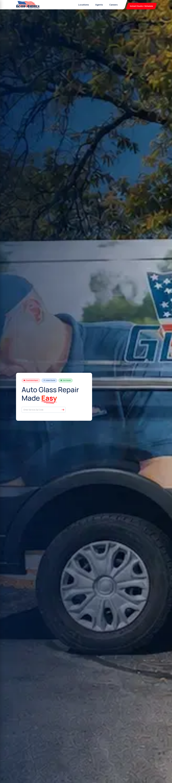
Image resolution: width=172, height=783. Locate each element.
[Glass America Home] (28, 4)
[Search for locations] (63, 410)
